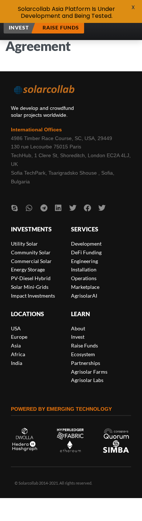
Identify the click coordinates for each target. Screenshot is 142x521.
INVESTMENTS (31, 229)
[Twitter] (72, 208)
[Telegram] (43, 208)
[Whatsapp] (29, 208)
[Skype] (14, 208)
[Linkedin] (58, 208)
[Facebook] (87, 208)
